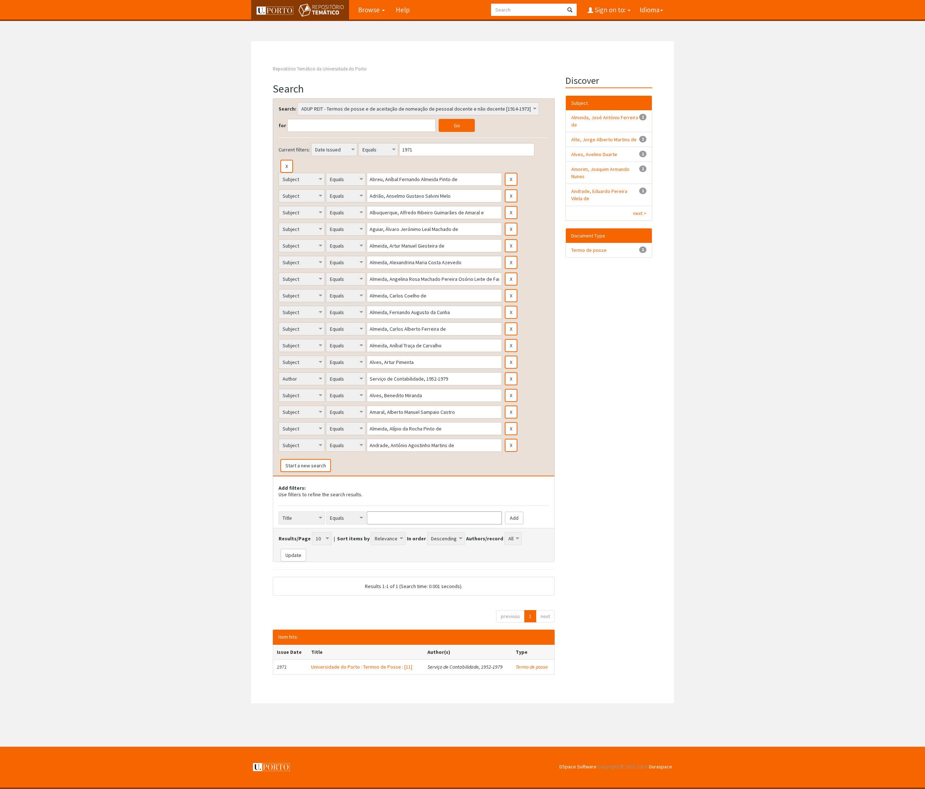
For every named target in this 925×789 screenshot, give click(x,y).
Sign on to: (610, 9)
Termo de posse (532, 667)
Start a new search (305, 465)
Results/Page (295, 538)
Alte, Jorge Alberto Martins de (604, 139)
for (282, 125)
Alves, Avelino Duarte (594, 154)
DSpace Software (578, 766)
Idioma (649, 9)
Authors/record (484, 538)
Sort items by (353, 538)
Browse (369, 9)
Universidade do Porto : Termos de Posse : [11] (361, 667)
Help (403, 9)
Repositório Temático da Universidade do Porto (320, 69)
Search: (287, 109)
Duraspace (660, 766)
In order (416, 538)
